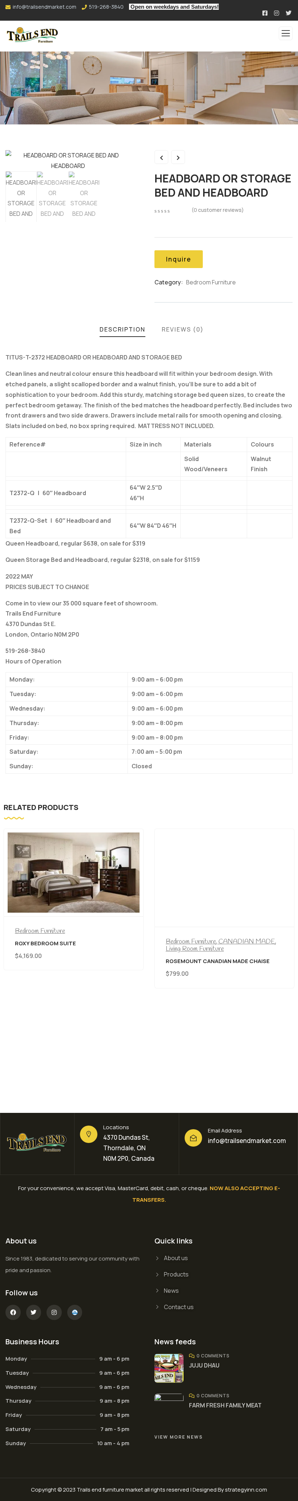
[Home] (37, 1143)
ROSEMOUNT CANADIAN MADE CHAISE (218, 961)
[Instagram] (54, 1312)
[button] (291, 958)
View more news (178, 1437)
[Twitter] (33, 1312)
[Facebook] (13, 1312)
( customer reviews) (218, 209)
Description (122, 329)
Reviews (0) (183, 329)
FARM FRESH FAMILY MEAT (225, 1405)
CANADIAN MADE (246, 941)
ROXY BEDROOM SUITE (45, 943)
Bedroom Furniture (211, 282)
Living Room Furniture (195, 949)
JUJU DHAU (204, 1365)
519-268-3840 (106, 6)
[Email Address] (193, 1138)
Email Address (225, 1130)
